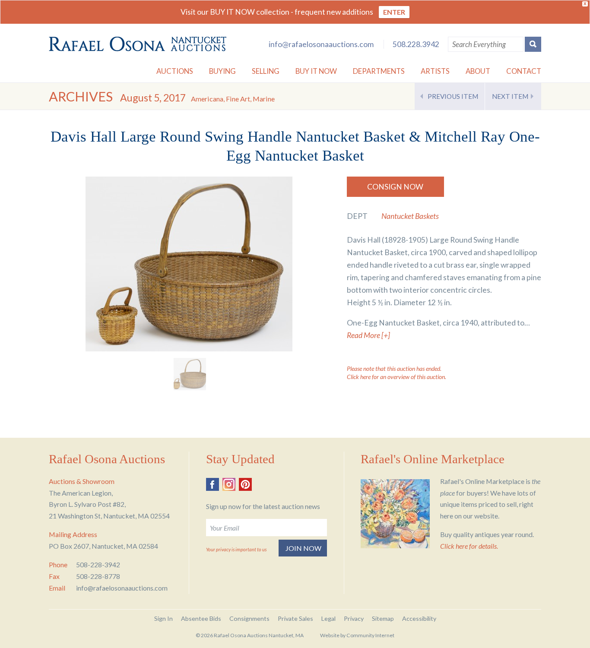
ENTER (394, 12)
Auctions (174, 71)
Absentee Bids (201, 618)
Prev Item (453, 96)
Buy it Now (316, 71)
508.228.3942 (416, 44)
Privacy (354, 618)
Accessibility (419, 618)
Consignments (249, 618)
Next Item (510, 96)
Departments (379, 71)
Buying (222, 71)
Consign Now (395, 186)
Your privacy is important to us (236, 549)
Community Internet (370, 635)
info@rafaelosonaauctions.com (321, 44)
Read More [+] (368, 335)
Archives (81, 96)
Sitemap (383, 618)
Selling (265, 71)
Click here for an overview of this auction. (396, 376)
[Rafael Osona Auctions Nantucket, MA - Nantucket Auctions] (137, 44)
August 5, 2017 (197, 98)
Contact (523, 71)
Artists (435, 71)
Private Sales (295, 618)
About (478, 71)
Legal (328, 618)
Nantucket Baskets (410, 216)
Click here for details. (469, 546)
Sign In (163, 618)
